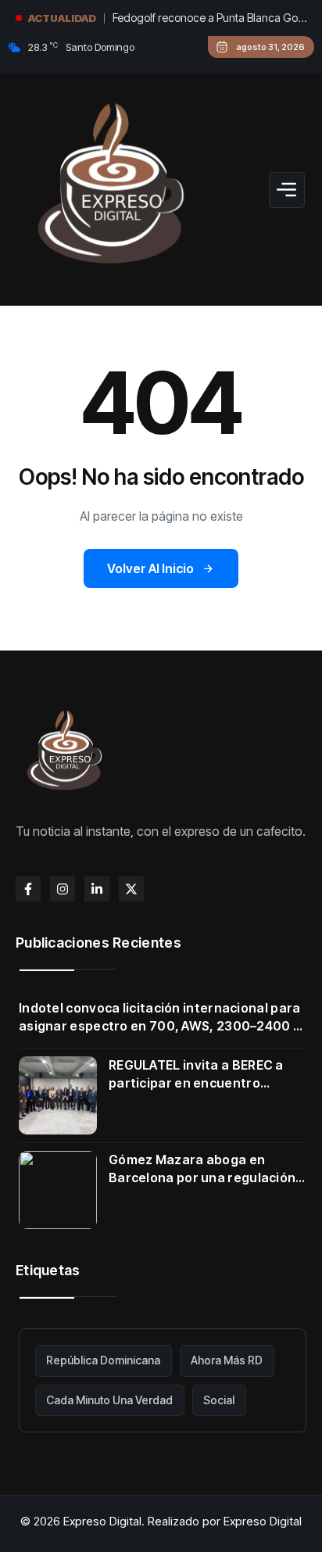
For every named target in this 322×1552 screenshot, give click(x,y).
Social (218, 1400)
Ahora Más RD (227, 1360)
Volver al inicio (150, 568)
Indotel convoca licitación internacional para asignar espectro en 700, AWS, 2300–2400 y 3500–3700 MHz (160, 1017)
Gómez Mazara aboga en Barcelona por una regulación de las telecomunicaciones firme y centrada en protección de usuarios (207, 1169)
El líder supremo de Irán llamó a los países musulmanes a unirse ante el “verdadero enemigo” (197, 22)
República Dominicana (103, 1360)
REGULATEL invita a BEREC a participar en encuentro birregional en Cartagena (196, 1074)
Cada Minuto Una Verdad (109, 1400)
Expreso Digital (263, 1521)
